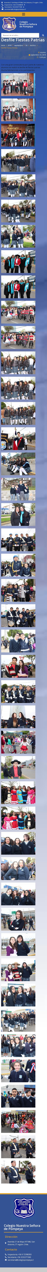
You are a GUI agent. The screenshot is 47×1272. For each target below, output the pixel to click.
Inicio (3, 45)
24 (26, 45)
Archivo (33, 45)
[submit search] (43, 35)
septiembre (18, 45)
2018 (10, 45)
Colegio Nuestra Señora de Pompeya (28, 24)
